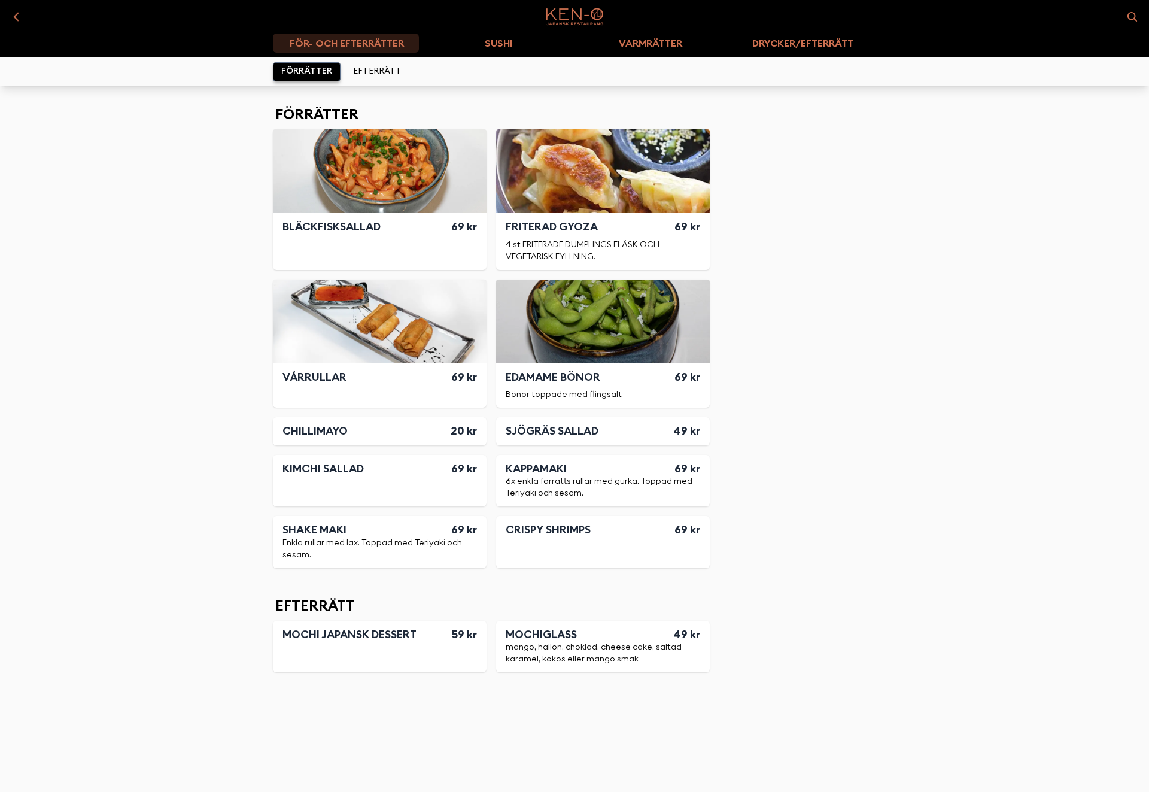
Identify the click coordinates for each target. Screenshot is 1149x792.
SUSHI (498, 43)
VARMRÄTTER (650, 43)
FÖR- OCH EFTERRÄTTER (347, 43)
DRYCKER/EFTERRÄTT (802, 43)
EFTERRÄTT (377, 71)
